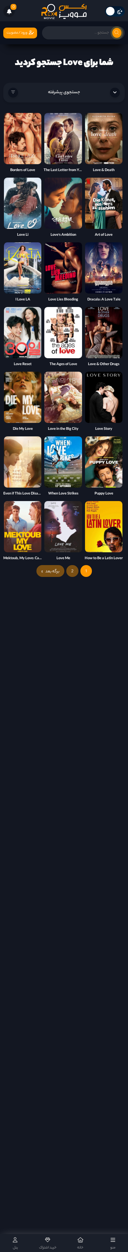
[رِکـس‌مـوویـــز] (64, 11)
